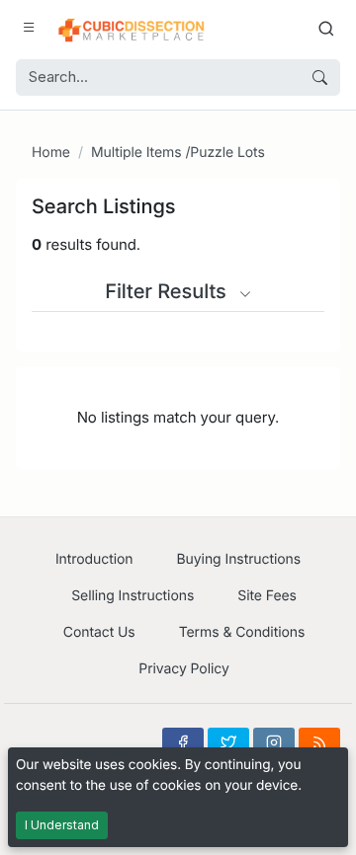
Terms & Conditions (242, 632)
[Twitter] (228, 742)
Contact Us (99, 632)
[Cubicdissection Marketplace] (131, 27)
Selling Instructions (132, 595)
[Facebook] (183, 742)
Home (51, 152)
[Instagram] (274, 742)
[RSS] (319, 742)
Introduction (94, 559)
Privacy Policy (183, 669)
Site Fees (267, 595)
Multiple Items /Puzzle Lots (178, 152)
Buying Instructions (239, 559)
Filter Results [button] (168, 291)
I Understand (62, 824)
